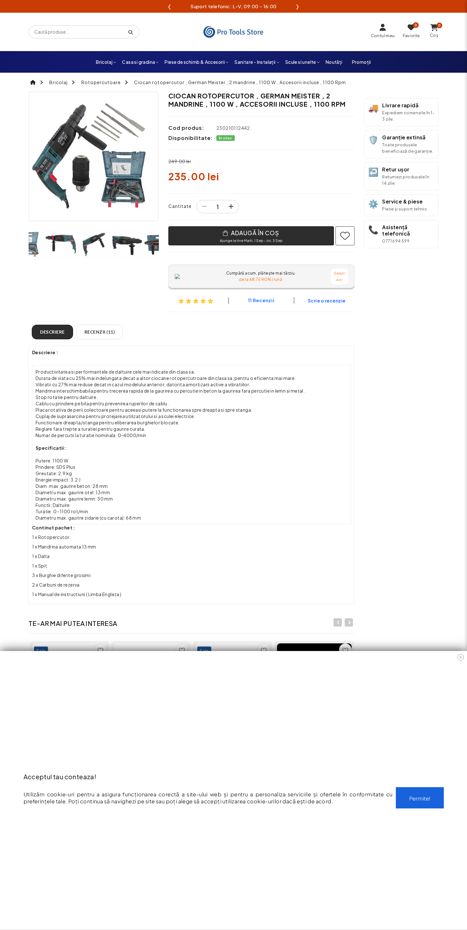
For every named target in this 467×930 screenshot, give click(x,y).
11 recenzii (261, 300)
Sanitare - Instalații (254, 62)
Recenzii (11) (100, 332)
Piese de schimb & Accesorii (195, 62)
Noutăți (334, 62)
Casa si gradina (138, 62)
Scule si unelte (300, 62)
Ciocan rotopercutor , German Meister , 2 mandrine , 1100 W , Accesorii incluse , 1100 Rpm (240, 82)
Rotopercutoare (101, 82)
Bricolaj (104, 62)
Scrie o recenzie (327, 300)
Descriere (52, 332)
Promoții (361, 62)
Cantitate (180, 206)
